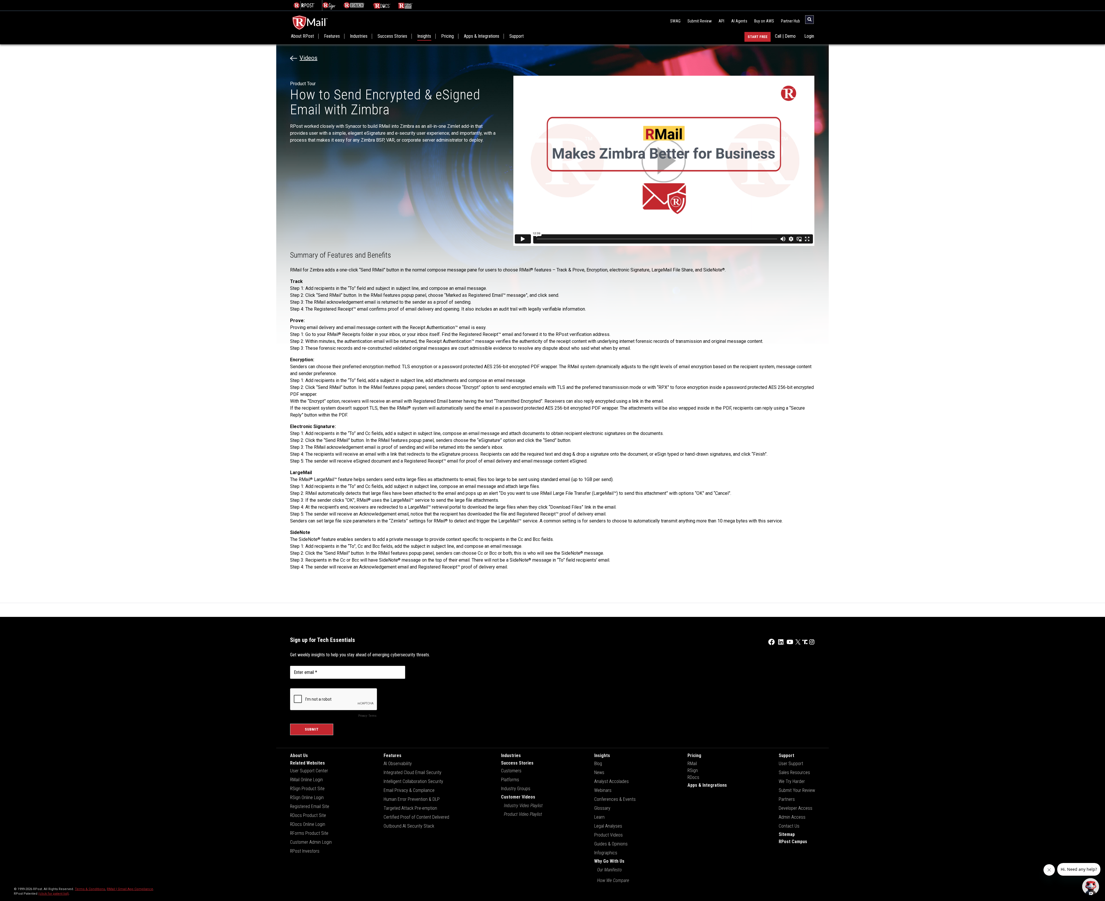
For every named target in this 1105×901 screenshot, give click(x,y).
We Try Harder (792, 781)
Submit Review (699, 21)
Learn (599, 817)
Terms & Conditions (90, 889)
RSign (692, 770)
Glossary (602, 808)
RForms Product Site (309, 833)
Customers (511, 770)
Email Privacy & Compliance (409, 790)
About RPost (302, 36)
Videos (308, 57)
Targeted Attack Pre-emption (410, 808)
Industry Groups (515, 788)
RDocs (693, 777)
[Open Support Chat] (1090, 886)
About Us (299, 755)
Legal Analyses (608, 826)
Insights (424, 36)
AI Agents (739, 21)
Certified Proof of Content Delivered (416, 817)
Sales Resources (794, 772)
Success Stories (392, 36)
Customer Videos (518, 797)
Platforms (510, 779)
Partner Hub (790, 21)
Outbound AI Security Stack (409, 826)
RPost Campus (793, 841)
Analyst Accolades (611, 781)
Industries (358, 36)
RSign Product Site (307, 788)
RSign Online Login (307, 797)
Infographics (605, 853)
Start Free (757, 37)
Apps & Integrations (481, 36)
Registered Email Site (309, 806)
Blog (598, 763)
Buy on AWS (764, 21)
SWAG (675, 21)
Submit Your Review (797, 790)
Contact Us (789, 826)
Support (516, 36)
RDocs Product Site (308, 815)
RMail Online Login (306, 779)
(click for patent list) (53, 894)
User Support (791, 763)
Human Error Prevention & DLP (412, 799)
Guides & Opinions (611, 844)
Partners (787, 799)
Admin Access (792, 817)
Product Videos (608, 835)
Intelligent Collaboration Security (413, 781)
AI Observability (398, 763)
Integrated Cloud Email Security (412, 772)
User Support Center (309, 770)
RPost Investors (304, 851)
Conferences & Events (615, 799)
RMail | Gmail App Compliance (130, 889)
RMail (692, 763)
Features (332, 36)
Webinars (602, 790)
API (721, 21)
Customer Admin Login (311, 842)
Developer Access (795, 808)
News (599, 772)
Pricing (447, 36)
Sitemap (787, 834)
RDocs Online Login (307, 824)
